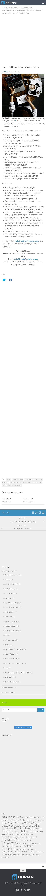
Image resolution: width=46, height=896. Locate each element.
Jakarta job (14, 840)
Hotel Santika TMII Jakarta (26, 834)
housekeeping (14, 482)
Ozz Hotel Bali (6, 498)
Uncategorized (9, 692)
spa (35, 849)
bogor (5, 823)
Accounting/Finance (11, 575)
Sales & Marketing (34, 10)
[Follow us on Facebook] (33, 512)
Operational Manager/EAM (14, 649)
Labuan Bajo (23, 840)
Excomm (8, 598)
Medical (7, 645)
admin (6, 71)
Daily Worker (9, 589)
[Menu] (43, 2)
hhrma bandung (31, 832)
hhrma (6, 831)
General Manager (11, 621)
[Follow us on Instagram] (36, 512)
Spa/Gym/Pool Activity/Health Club (15, 13)
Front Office (9, 612)
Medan (21, 843)
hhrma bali (5, 482)
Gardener (8, 617)
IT (14, 10)
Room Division (10, 654)
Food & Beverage (26, 8)
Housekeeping (7, 10)
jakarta (5, 839)
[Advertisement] (23, 41)
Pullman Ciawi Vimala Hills (9, 846)
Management (21, 10)
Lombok (29, 840)
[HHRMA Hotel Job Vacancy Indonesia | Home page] (11, 2)
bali (20, 819)
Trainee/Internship (11, 682)
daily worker (13, 822)
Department (8, 571)
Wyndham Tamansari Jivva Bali (32, 854)
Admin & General (11, 584)
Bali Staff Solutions (18, 479)
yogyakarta (5, 857)
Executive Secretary (11, 603)
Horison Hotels (28, 498)
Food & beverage (37, 479)
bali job (26, 819)
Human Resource (11, 631)
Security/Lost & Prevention (14, 663)
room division (20, 846)
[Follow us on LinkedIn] (43, 512)
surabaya (35, 852)
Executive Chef (8, 688)
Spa (6, 668)
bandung (33, 820)
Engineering (14, 8)
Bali (16, 120)
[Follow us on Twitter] (39, 512)
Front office (21, 828)
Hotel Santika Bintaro (13, 834)
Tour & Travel (9, 677)
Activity (5, 8)
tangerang (7, 854)
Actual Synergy (37, 817)
